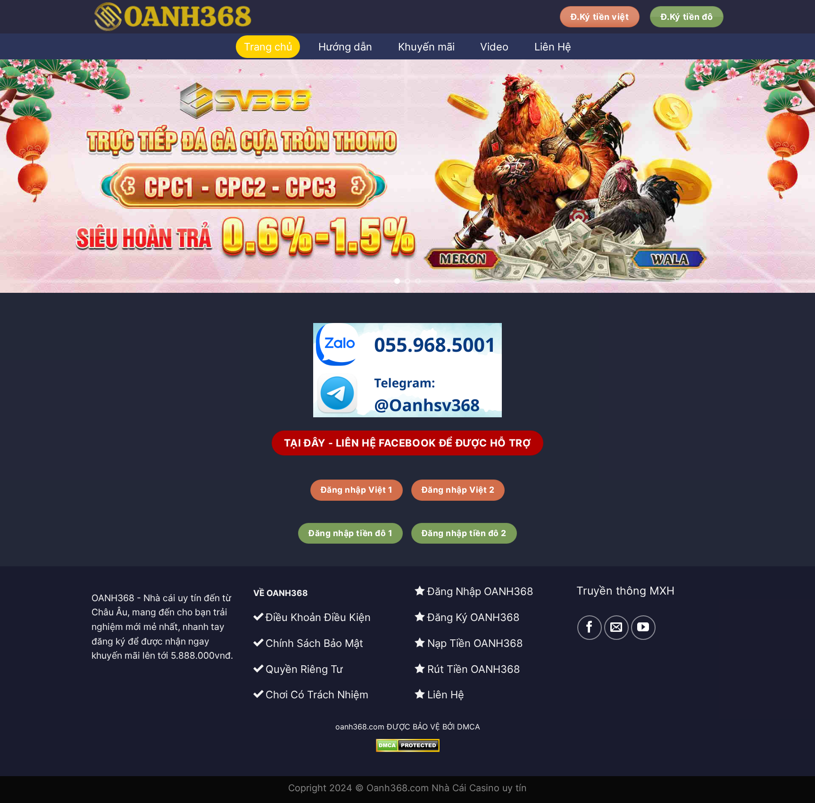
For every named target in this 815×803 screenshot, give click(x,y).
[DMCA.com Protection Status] (408, 745)
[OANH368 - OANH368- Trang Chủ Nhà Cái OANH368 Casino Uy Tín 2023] (214, 16)
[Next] (786, 176)
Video (494, 47)
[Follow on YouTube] (643, 627)
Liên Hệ (552, 47)
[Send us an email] (616, 627)
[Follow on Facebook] (589, 627)
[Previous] (28, 176)
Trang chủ (268, 47)
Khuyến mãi (426, 47)
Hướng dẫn (345, 47)
